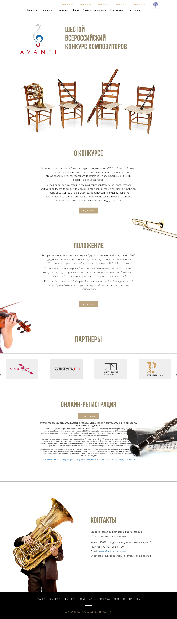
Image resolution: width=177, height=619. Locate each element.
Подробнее (88, 210)
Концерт (63, 10)
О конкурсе (47, 10)
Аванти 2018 (67, 4)
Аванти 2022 (121, 4)
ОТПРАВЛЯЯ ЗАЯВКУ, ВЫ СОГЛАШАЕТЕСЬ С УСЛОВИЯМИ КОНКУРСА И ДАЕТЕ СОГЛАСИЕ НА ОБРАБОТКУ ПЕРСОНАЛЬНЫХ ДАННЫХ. (88, 424)
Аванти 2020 (103, 4)
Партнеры (134, 10)
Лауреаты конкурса (94, 10)
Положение (117, 10)
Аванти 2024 (139, 4)
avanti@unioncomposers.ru (113, 551)
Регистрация (88, 416)
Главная (32, 10)
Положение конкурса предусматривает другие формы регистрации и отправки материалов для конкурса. (88, 459)
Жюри (75, 10)
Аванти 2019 (85, 4)
